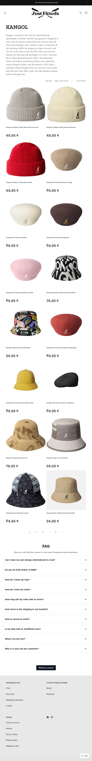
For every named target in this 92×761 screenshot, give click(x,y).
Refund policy (12, 740)
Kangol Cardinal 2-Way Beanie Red (19, 182)
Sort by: (49, 81)
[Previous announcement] (4, 2)
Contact (9, 706)
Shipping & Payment (14, 700)
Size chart (10, 694)
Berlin (49, 688)
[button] (5, 13)
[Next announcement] (87, 2)
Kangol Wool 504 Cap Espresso (57, 237)
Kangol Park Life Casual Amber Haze (19, 403)
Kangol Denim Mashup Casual (17, 513)
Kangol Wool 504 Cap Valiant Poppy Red (61, 348)
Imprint (9, 728)
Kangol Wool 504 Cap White (16, 237)
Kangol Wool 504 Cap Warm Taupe (59, 182)
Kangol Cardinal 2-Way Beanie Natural (61, 127)
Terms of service (13, 723)
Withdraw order (12, 746)
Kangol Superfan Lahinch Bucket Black (61, 292)
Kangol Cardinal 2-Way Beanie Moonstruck (22, 127)
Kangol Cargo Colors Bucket (57, 458)
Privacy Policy (12, 734)
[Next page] (62, 532)
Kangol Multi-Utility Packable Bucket (60, 513)
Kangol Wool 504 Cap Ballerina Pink (19, 292)
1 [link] (29, 532)
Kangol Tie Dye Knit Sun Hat (16, 458)
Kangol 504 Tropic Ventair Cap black (60, 403)
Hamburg (50, 694)
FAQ (8, 688)
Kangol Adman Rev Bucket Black (18, 348)
